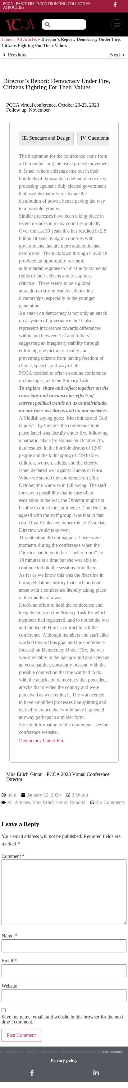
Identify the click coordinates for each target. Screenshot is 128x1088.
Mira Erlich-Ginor (49, 802)
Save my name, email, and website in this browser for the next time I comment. (62, 1019)
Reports (77, 802)
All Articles (26, 39)
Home (7, 39)
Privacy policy (64, 1060)
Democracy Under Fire (41, 740)
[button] (117, 24)
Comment (13, 856)
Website (9, 986)
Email (9, 960)
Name (9, 935)
